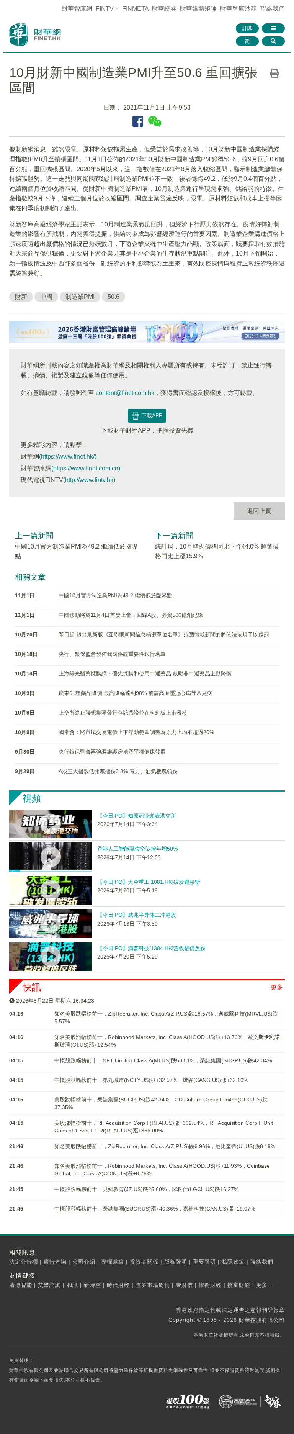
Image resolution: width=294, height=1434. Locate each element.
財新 (21, 296)
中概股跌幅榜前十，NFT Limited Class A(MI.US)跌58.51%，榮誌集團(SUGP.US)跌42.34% (163, 1060)
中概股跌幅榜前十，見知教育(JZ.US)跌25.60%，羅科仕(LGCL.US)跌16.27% (146, 1189)
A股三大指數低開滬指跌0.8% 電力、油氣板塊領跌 (118, 771)
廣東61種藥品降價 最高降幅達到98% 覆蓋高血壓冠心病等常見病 (135, 693)
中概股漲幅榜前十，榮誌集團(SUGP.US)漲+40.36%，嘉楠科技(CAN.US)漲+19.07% (154, 1209)
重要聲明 (204, 1262)
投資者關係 (144, 1262)
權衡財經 (210, 1285)
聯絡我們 (272, 8)
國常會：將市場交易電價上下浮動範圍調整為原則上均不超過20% (136, 732)
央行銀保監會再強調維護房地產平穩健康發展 (112, 752)
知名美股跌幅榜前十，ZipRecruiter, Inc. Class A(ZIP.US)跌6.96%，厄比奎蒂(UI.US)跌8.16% (164, 1146)
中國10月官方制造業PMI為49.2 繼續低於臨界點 (115, 595)
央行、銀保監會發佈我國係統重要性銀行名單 (112, 654)
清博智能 (20, 1285)
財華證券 (164, 8)
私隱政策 (233, 1262)
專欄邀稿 (112, 1262)
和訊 (72, 1285)
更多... (264, 1285)
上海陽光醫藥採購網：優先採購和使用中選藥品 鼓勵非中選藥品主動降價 (145, 673)
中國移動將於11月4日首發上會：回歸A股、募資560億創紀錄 (131, 615)
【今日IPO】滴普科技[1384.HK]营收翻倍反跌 (151, 948)
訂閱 (247, 28)
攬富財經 (238, 1285)
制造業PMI (80, 296)
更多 (277, 987)
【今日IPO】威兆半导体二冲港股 (136, 915)
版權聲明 (175, 1262)
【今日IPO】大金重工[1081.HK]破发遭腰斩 (148, 882)
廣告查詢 (55, 1262)
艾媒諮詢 (49, 1285)
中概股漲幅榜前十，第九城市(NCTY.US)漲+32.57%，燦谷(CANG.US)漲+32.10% (151, 1080)
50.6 (113, 296)
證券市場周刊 (153, 1285)
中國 (46, 296)
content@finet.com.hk (125, 393)
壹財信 (184, 1285)
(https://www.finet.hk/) (67, 456)
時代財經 (118, 1285)
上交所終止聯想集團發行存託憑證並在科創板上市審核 (123, 713)
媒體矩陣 (198, 8)
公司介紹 (83, 1262)
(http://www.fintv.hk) (89, 480)
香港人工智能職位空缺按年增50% (137, 849)
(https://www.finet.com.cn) (85, 468)
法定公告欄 (23, 1262)
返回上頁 (259, 511)
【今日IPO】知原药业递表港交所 (136, 816)
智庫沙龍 (238, 8)
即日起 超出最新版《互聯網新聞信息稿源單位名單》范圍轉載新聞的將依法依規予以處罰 (164, 634)
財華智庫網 (77, 8)
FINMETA (135, 8)
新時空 (92, 1285)
